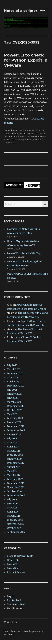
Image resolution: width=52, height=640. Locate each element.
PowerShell (13, 568)
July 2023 (12, 365)
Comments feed (16, 604)
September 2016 (16, 495)
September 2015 (16, 532)
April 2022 (13, 381)
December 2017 (15, 462)
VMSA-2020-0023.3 (23, 139)
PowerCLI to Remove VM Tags (24, 253)
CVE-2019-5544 (11, 133)
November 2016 (15, 487)
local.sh (16, 136)
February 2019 (15, 418)
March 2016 (13, 515)
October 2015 (14, 527)
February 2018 (15, 454)
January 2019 (14, 422)
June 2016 (12, 503)
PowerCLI (29, 130)
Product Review (16, 572)
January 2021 (14, 393)
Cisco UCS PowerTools (20, 555)
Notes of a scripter (20, 11)
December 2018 (15, 426)
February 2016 (15, 519)
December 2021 (15, 385)
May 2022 (12, 377)
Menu (43, 10)
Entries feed (14, 600)
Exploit (42, 133)
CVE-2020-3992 (26, 133)
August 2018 (14, 434)
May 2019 (12, 414)
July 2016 (12, 499)
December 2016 (15, 483)
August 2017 (14, 466)
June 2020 (12, 397)
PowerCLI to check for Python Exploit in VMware (25, 60)
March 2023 (14, 369)
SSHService (33, 136)
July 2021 (12, 389)
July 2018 (12, 438)
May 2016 (12, 507)
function (8, 136)
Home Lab (12, 560)
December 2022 (16, 373)
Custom (40, 130)
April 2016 (13, 511)
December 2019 (15, 406)
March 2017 (13, 475)
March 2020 (14, 401)
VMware (37, 139)
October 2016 (14, 491)
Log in (10, 596)
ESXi (36, 133)
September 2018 (16, 430)
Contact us (10, 622)
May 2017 (12, 471)
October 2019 (14, 410)
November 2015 (15, 523)
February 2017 (15, 479)
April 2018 (13, 446)
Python (23, 136)
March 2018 (13, 450)
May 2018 (12, 442)
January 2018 (14, 458)
